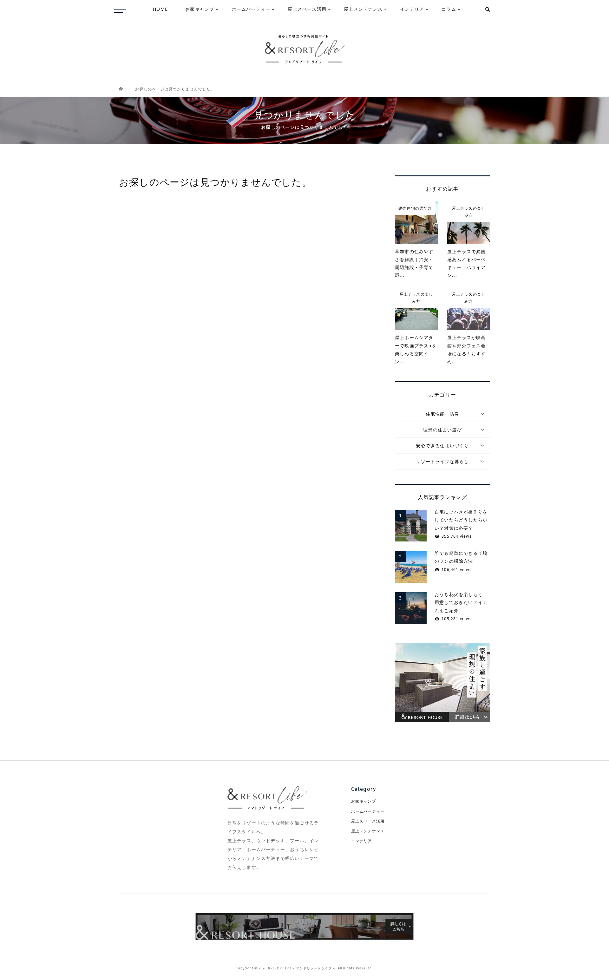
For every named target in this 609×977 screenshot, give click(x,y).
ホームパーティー (251, 9)
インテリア (412, 9)
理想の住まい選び (442, 430)
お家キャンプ (199, 9)
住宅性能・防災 (442, 414)
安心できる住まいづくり (442, 446)
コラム (449, 9)
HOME (160, 9)
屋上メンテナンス (363, 9)
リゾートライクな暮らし (442, 461)
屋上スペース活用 (307, 9)
